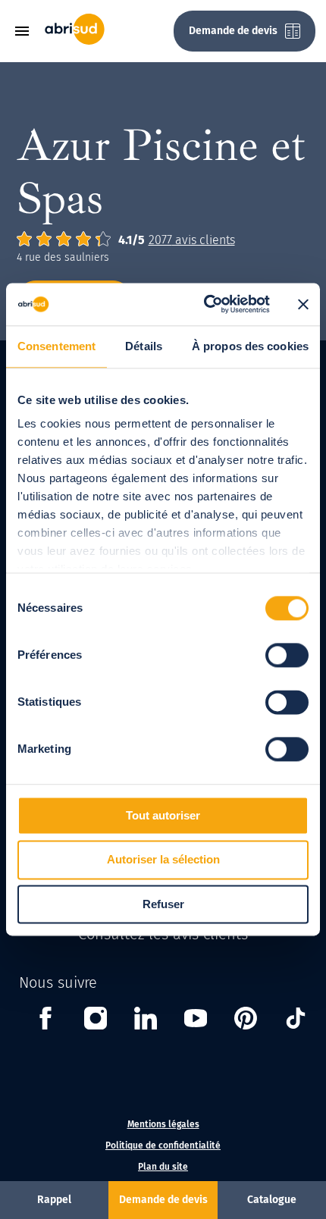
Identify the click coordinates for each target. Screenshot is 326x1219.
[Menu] (27, 31)
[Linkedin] (145, 1021)
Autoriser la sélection (163, 860)
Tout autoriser (163, 815)
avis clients (192, 240)
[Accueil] (74, 41)
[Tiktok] (295, 1021)
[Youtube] (195, 1021)
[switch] (287, 655)
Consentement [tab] (56, 346)
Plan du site (163, 1166)
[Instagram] (95, 1021)
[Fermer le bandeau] (303, 304)
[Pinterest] (245, 1021)
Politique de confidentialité (163, 1145)
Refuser (163, 904)
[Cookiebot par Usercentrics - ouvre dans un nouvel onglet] (205, 304)
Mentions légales (163, 1124)
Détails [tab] (143, 346)
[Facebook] (45, 1021)
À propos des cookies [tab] (250, 346)
